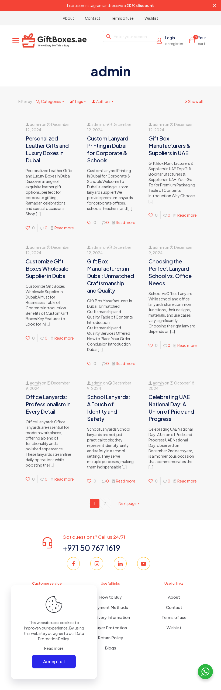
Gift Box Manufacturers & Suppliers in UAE (170, 145)
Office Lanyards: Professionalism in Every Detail (48, 404)
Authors (103, 101)
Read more (64, 227)
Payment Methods (110, 607)
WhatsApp (104, 5)
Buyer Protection (110, 627)
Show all (195, 101)
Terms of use (174, 617)
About (174, 596)
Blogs (110, 647)
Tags (78, 101)
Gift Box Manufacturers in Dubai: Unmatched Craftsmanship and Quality (110, 276)
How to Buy (110, 596)
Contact (174, 607)
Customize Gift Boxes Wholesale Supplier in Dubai (47, 268)
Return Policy (110, 637)
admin (35, 124)
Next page (128, 503)
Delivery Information (110, 617)
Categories (51, 101)
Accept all (54, 661)
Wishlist (174, 627)
